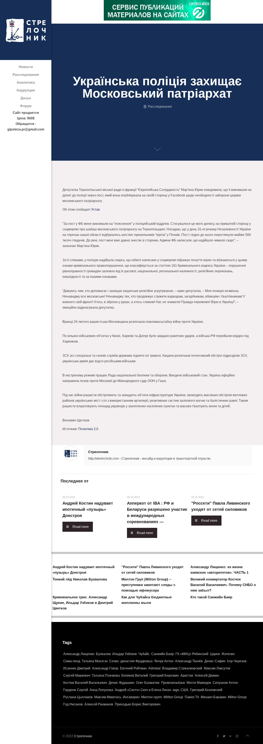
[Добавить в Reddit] (142, 182)
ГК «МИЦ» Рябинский (191, 654)
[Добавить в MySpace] (173, 182)
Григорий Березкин (164, 675)
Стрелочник (98, 452)
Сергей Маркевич (76, 675)
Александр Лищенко (78, 654)
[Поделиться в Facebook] (64, 182)
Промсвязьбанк (173, 682)
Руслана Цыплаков (78, 697)
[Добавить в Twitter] (71, 182)
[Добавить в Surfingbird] (189, 182)
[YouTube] (230, 736)
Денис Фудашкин (121, 682)
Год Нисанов (73, 704)
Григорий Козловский (206, 690)
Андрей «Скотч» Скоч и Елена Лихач (143, 690)
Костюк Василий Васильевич (85, 682)
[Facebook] (218, 736)
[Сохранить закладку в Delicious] (134, 182)
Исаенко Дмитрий (76, 668)
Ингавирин (131, 697)
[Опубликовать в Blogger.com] (79, 182)
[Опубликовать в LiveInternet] (103, 182)
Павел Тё (192, 697)
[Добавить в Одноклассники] (95, 182)
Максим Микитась (107, 697)
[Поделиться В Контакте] (87, 182)
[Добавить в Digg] (157, 182)
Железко (228, 654)
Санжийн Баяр (162, 654)
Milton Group (237, 697)
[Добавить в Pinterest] (118, 182)
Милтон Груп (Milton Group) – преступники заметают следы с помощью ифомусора (148, 584)
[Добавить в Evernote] (165, 182)
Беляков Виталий (134, 675)
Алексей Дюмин (207, 675)
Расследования (160, 106)
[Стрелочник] (25, 30)
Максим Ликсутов (217, 668)
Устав (95, 209)
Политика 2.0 (88, 429)
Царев (215, 654)
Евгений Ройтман (133, 668)
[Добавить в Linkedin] (110, 182)
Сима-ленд (71, 661)
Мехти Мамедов (199, 682)
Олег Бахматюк (147, 682)
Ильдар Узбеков (124, 654)
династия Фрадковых (136, 661)
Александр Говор (105, 668)
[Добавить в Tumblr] (196, 182)
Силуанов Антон (225, 682)
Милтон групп (151, 697)
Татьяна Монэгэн (95, 661)
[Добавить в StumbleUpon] (181, 182)
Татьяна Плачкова (106, 675)
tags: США (180, 690)
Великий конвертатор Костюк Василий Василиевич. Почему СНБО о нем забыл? (223, 584)
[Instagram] (237, 736)
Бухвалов (103, 654)
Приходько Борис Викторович (137, 704)
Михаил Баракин (213, 697)
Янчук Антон (163, 661)
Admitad (154, 668)
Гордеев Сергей (75, 690)
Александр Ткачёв (189, 661)
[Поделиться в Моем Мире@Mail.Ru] (126, 182)
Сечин (114, 661)
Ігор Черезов (237, 661)
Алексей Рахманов (98, 704)
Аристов (186, 675)
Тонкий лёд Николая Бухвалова (80, 579)
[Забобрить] (149, 182)
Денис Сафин (214, 661)
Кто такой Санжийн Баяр (211, 597)
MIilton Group (173, 697)
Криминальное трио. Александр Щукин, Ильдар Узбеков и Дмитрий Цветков (83, 602)
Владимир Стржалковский (182, 668)
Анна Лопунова (101, 690)
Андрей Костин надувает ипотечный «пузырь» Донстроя (87, 509)
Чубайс (144, 654)
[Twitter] (224, 736)
